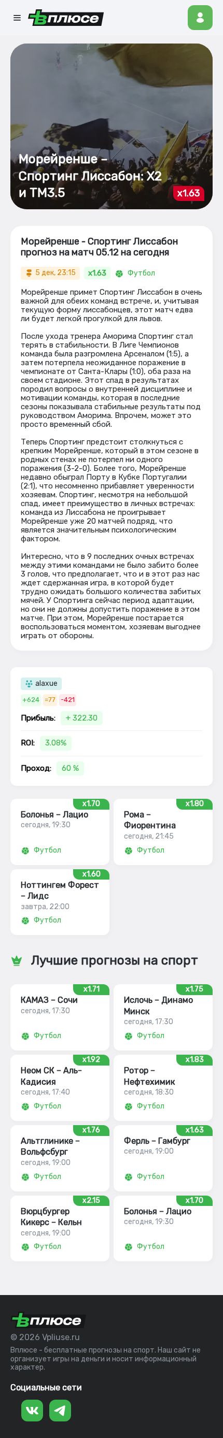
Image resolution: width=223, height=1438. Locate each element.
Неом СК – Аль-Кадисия (51, 1076)
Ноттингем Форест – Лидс (60, 890)
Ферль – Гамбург (157, 1141)
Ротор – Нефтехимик (149, 1076)
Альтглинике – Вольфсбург (50, 1146)
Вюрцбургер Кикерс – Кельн (51, 1216)
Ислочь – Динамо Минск (158, 1005)
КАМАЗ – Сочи (49, 1000)
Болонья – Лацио (54, 814)
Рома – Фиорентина (150, 820)
